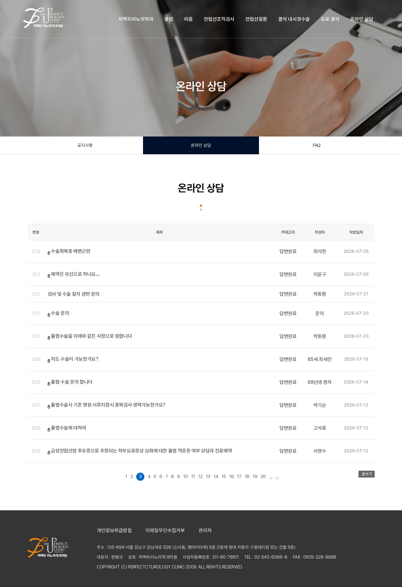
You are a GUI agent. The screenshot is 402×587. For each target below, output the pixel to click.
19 (255, 476)
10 (185, 476)
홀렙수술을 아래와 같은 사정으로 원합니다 (91, 336)
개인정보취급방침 (114, 530)
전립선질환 (256, 19)
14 (216, 476)
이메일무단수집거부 (165, 530)
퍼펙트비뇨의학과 (135, 19)
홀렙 (168, 19)
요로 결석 (330, 19)
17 (239, 476)
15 (224, 476)
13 (208, 476)
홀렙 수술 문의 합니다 (71, 382)
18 (247, 476)
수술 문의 (60, 313)
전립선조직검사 (219, 19)
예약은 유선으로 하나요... (75, 274)
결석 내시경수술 (294, 19)
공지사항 (85, 145)
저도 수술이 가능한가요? (74, 359)
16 (231, 476)
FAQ (317, 145)
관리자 (205, 530)
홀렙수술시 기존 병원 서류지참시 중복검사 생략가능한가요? (108, 405)
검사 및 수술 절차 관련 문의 (74, 294)
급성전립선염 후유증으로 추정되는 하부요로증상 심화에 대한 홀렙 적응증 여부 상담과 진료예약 (141, 450)
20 (263, 476)
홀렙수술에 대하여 (68, 428)
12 (200, 476)
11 (193, 476)
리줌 (188, 19)
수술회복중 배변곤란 (70, 251)
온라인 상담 (361, 19)
